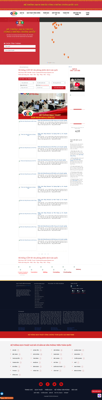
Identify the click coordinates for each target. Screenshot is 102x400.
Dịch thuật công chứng (33, 13)
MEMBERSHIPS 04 (42, 278)
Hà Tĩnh (57, 362)
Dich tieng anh (21, 327)
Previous (7, 338)
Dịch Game (37, 295)
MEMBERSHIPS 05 (50, 278)
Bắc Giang (57, 358)
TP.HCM (15, 370)
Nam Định (57, 354)
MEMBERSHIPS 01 (22, 278)
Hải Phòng (58, 350)
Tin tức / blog (58, 393)
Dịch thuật (75, 180)
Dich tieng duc (38, 328)
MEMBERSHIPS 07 (77, 278)
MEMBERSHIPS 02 (28, 278)
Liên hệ (51, 393)
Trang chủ (29, 390)
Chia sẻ (70, 66)
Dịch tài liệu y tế (38, 298)
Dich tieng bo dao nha (72, 329)
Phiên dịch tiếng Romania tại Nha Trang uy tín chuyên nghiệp (52, 226)
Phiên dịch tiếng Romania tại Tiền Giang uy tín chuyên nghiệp (52, 213)
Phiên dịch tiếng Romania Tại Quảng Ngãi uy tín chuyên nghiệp (52, 187)
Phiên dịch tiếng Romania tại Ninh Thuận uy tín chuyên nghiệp (52, 200)
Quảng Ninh (78, 350)
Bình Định (37, 366)
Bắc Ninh (16, 354)
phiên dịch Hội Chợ (39, 307)
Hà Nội (15, 350)
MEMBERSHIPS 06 (63, 278)
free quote (76, 114)
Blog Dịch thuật (38, 285)
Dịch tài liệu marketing (39, 302)
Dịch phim (37, 291)
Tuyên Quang (79, 358)
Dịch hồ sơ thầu (38, 288)
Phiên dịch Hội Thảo (39, 304)
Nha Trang (78, 366)
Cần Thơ (57, 370)
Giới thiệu (36, 393)
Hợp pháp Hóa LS (56, 13)
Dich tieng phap (54, 328)
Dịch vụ (22, 13)
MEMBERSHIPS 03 (34, 278)
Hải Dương (37, 354)
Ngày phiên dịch (23, 85)
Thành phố (66, 13)
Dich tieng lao (38, 329)
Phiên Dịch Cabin (38, 305)
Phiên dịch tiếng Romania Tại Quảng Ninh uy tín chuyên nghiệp (52, 134)
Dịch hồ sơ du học (38, 290)
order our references (78, 120)
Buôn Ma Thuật (59, 366)
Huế (76, 362)
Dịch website (37, 299)
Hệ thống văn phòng (62, 390)
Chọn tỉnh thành (13, 43)
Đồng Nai (16, 375)
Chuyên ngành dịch (39, 283)
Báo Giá (74, 390)
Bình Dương (78, 370)
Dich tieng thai (21, 329)
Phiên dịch (46, 13)
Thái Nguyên (17, 358)
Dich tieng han (54, 327)
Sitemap (66, 393)
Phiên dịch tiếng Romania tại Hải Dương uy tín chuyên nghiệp (52, 239)
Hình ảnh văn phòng (77, 13)
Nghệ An (36, 362)
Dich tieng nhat (38, 327)
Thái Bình (37, 358)
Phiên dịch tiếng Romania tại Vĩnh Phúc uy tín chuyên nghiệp (52, 146)
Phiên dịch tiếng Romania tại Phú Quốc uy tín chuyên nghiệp (52, 173)
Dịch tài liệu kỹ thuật (39, 287)
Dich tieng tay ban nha (56, 329)
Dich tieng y (69, 328)
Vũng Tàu (37, 370)
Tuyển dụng (87, 13)
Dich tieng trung (70, 327)
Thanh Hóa (16, 362)
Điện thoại (42, 85)
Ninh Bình (78, 354)
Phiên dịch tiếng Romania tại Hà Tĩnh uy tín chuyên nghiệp (52, 160)
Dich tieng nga (21, 328)
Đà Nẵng (16, 366)
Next (94, 338)
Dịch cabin (37, 301)
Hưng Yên (37, 350)
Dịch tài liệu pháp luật (39, 296)
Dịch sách (37, 293)
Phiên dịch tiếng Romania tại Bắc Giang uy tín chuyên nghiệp (52, 120)
